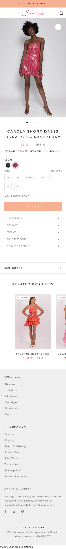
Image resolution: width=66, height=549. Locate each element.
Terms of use (11, 464)
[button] (8, 165)
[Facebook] (5, 511)
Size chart (56, 170)
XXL (18, 186)
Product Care (11, 452)
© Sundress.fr (33, 527)
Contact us (10, 390)
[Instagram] (14, 511)
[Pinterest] (22, 511)
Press (7, 414)
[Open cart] (61, 13)
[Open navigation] (5, 13)
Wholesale (10, 396)
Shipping (9, 440)
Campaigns (10, 402)
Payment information (16, 476)
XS (8, 177)
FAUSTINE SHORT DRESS (33, 354)
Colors (8, 160)
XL (8, 186)
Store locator (11, 408)
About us (9, 384)
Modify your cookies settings (16, 547)
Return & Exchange (15, 446)
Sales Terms (11, 458)
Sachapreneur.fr (38, 532)
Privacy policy (12, 470)
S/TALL (30, 177)
